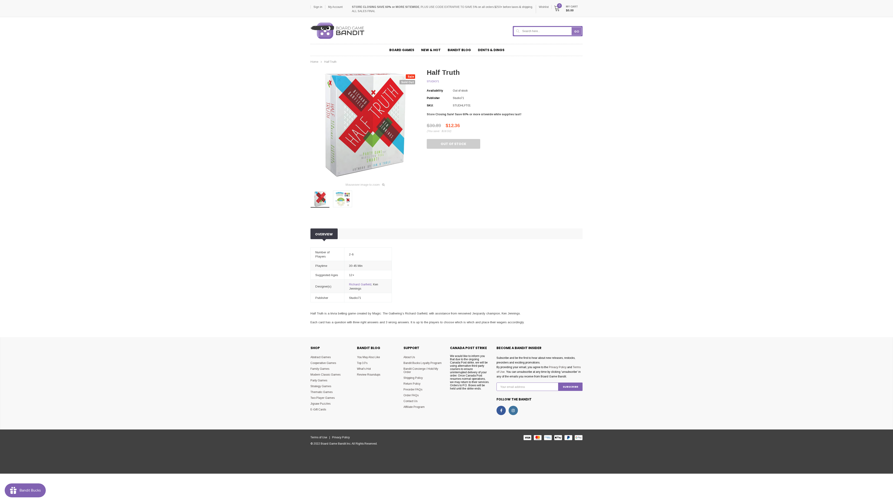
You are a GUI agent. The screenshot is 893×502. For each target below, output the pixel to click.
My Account (335, 7)
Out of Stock (453, 144)
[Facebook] (501, 410)
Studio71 (433, 81)
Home (314, 61)
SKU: (430, 105)
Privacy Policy (557, 367)
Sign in (317, 7)
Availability (435, 90)
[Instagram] (513, 410)
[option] (365, 124)
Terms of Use (319, 437)
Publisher (433, 98)
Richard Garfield (360, 284)
